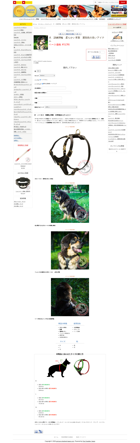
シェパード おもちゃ (20, 64)
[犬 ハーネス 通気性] (70, 269)
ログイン (28, 2)
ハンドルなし (44, 79)
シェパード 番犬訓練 (114, 118)
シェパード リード (69, 19)
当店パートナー (81, 437)
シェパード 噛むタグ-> (20, 67)
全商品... (16, 140)
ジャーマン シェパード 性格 (115, 86)
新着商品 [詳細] (23, 145)
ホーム (19, 2)
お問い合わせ (111, 55)
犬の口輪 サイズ (18, 206)
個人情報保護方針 (112, 51)
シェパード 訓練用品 (20, 72)
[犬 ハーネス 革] (70, 315)
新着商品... (17, 135)
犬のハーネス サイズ (19, 201)
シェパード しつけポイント (115, 77)
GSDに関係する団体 (113, 68)
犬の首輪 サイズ (18, 204)
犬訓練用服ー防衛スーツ (20, 82)
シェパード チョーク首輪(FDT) (23, 54)
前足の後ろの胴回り (41, 92)
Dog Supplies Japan (89, 441)
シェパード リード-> (20, 40)
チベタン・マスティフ (45, 24)
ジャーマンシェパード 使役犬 (116, 84)
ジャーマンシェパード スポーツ (116, 88)
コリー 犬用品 (18, 97)
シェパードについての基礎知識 (116, 75)
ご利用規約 (111, 53)
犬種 (36, 98)
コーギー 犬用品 (19, 94)
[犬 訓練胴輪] (70, 175)
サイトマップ (111, 57)
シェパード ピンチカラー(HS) (22, 57)
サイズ (37, 75)
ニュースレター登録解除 (114, 60)
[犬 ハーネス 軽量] (70, 222)
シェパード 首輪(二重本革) (23, 191)
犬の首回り (38, 88)
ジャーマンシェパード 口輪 (88, 19)
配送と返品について (113, 48)
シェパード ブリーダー (114, 72)
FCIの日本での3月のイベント (115, 120)
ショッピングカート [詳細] (117, 24)
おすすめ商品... (18, 138)
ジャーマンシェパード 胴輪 (29, 19)
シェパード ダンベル (20, 69)
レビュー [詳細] (117, 32)
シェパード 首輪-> (19, 30)
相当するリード (39, 107)
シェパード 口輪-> (19, 42)
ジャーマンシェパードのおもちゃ (116, 123)
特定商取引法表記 (67, 437)
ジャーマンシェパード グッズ (22, 109)
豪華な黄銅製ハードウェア (50, 83)
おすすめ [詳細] (23, 173)
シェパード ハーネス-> (20, 27)
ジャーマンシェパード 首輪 (51, 19)
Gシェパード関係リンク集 (115, 70)
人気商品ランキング (114, 19)
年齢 (36, 102)
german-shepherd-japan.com (65, 441)
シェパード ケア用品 (20, 79)
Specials (16, 37)
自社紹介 (102, 19)
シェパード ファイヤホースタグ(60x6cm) (23, 165)
